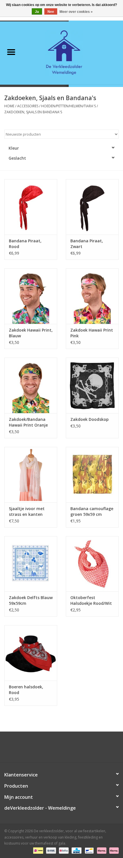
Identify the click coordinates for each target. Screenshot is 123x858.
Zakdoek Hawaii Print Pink (91, 332)
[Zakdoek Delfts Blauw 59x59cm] (30, 564)
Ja (37, 12)
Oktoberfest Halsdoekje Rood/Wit (91, 600)
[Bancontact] (88, 850)
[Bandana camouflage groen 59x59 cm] (92, 474)
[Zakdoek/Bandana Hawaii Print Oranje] (30, 385)
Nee (50, 12)
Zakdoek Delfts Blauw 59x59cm (31, 600)
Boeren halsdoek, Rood (26, 689)
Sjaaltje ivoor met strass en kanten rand (27, 511)
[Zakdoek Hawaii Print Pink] (92, 296)
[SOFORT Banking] (101, 850)
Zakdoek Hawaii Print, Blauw (31, 332)
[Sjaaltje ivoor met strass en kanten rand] (30, 474)
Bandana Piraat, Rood (25, 243)
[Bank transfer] (50, 850)
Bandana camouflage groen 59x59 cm (91, 511)
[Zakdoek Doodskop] (92, 385)
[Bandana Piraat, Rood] (30, 207)
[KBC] (76, 850)
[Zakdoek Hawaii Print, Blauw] (30, 296)
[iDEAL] (37, 850)
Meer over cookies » (76, 12)
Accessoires (27, 106)
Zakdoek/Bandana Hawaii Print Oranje (28, 422)
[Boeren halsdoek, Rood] (30, 653)
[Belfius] (63, 850)
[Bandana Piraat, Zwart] (92, 207)
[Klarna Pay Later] (113, 850)
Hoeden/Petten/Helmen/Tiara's (68, 106)
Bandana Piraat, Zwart (86, 243)
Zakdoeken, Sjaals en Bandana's (33, 112)
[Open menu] (11, 52)
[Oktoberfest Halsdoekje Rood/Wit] (92, 564)
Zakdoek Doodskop (89, 419)
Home (9, 106)
